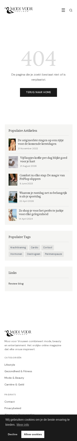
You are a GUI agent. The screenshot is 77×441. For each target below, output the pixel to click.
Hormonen (16, 254)
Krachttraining (18, 247)
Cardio (34, 247)
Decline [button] (12, 434)
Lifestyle (9, 364)
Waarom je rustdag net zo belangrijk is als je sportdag (43, 194)
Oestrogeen (33, 254)
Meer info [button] (23, 424)
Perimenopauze (53, 254)
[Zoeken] (71, 10)
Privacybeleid (12, 408)
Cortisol (47, 247)
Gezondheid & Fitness (18, 371)
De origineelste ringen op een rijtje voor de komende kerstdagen (41, 142)
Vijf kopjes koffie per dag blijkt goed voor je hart (43, 159)
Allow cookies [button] (33, 434)
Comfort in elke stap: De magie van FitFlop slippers (42, 177)
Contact (9, 401)
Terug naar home (38, 92)
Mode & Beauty (14, 377)
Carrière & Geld (14, 384)
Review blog (16, 283)
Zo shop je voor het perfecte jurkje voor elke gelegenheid (41, 212)
